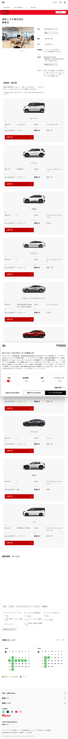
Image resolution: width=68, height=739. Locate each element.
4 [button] (20, 51)
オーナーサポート (18, 7)
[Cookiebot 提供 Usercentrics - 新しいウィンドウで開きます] (58, 345)
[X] (7, 711)
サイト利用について (15, 730)
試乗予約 (10, 137)
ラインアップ (7, 7)
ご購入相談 (59, 12)
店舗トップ (5, 12)
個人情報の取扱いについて (28, 730)
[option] (18, 37)
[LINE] (3, 711)
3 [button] (17, 51)
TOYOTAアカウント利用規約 (43, 730)
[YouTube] (16, 711)
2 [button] (13, 51)
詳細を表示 (58, 387)
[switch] (26, 381)
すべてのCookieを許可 (55, 392)
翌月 (63, 640)
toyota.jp (16, 356)
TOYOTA (3, 2)
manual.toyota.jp (27, 356)
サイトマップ (5, 730)
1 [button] (10, 51)
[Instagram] (20, 711)
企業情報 (21, 732)
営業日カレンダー (49, 64)
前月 (58, 640)
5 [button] (24, 51)
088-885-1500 (49, 38)
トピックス (33, 7)
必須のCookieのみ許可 (12, 392)
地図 (46, 33)
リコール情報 (28, 732)
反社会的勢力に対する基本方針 (10, 732)
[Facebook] (12, 711)
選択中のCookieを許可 (34, 392)
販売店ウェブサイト (9, 629)
